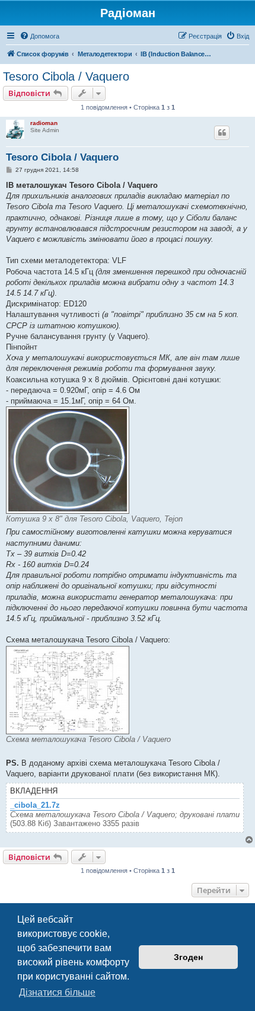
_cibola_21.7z (35, 805)
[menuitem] (39, 36)
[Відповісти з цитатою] (222, 133)
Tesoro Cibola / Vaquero (66, 76)
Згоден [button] (188, 957)
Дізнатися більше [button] (57, 992)
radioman (44, 123)
